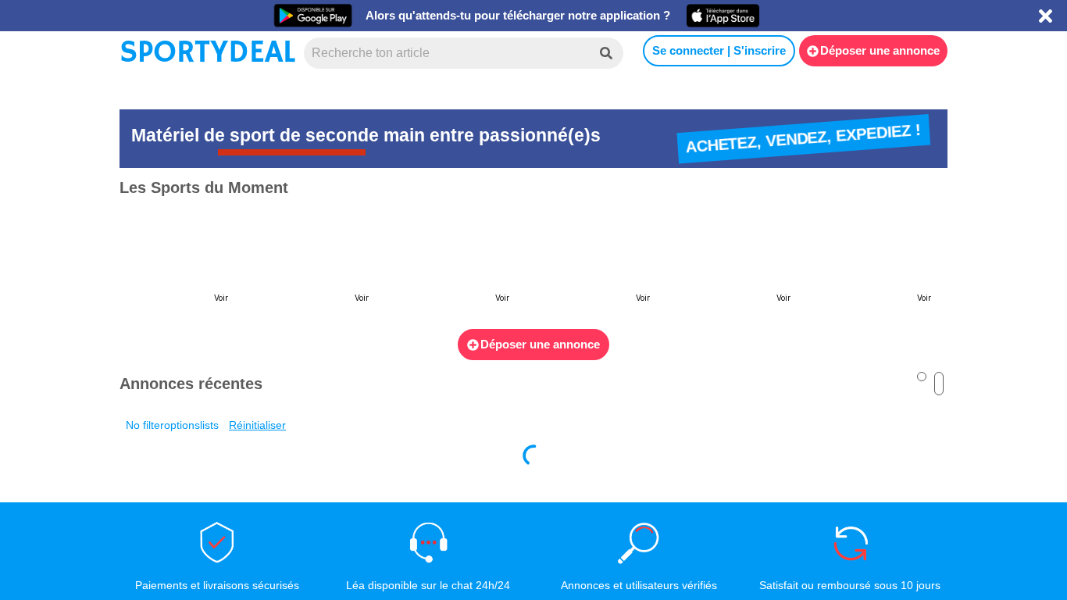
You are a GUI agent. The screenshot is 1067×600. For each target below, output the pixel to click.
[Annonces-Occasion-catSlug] (182, 264)
